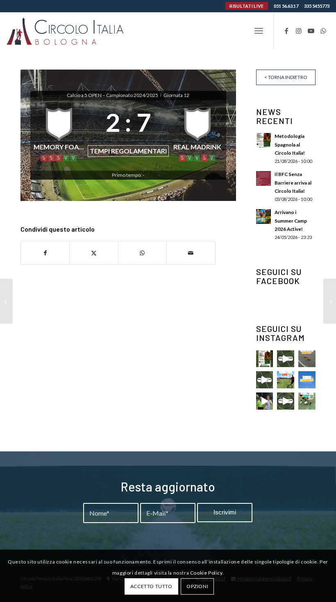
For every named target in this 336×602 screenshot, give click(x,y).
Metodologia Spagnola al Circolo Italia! (290, 144)
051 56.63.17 (286, 6)
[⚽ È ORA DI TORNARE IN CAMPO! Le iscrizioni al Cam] (285, 379)
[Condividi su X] (94, 252)
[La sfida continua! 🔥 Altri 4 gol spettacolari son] (264, 379)
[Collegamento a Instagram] (299, 31)
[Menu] (258, 31)
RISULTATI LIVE (246, 6)
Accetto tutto (151, 586)
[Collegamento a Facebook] (286, 31)
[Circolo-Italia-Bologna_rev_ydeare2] (66, 30)
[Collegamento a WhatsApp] (323, 31)
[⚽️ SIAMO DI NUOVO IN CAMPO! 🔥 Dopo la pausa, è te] (307, 359)
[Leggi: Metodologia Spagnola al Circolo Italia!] (263, 140)
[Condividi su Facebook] (45, 252)
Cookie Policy (206, 573)
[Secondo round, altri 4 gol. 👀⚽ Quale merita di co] (285, 401)
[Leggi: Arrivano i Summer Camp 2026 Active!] (263, 216)
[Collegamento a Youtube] (311, 31)
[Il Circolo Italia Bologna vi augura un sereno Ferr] (307, 379)
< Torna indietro (285, 77)
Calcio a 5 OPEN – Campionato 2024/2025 (113, 95)
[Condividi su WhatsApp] (142, 252)
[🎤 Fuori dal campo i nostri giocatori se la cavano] (264, 401)
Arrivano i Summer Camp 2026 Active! (291, 220)
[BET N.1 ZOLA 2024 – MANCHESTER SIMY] (6, 301)
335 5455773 (316, 6)
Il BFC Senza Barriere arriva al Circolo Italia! (293, 182)
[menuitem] (258, 31)
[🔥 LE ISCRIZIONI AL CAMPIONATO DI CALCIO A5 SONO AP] (307, 401)
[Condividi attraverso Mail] (191, 252)
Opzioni (197, 586)
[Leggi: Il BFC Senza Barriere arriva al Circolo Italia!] (263, 178)
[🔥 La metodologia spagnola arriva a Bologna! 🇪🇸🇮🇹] (264, 359)
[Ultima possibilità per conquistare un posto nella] (285, 359)
